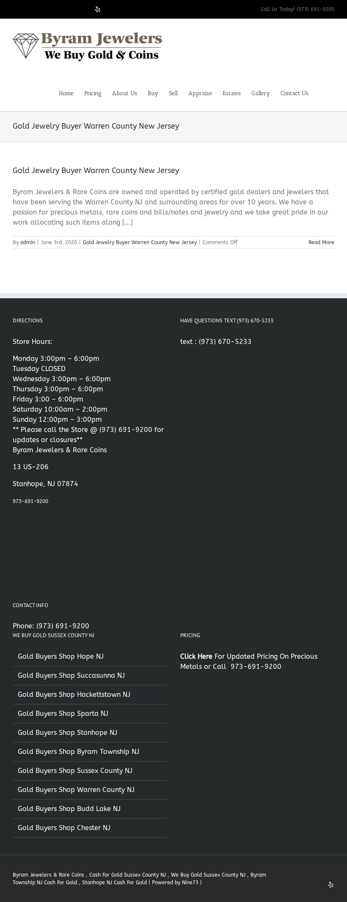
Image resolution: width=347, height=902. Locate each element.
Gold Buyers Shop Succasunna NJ (71, 675)
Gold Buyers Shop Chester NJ (64, 828)
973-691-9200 (30, 501)
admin (27, 242)
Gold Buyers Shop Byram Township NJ (78, 752)
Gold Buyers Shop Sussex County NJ (75, 771)
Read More (321, 242)
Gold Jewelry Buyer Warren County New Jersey (96, 170)
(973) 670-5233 (225, 342)
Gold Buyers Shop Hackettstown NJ (74, 694)
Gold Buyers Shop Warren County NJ (76, 790)
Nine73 (190, 883)
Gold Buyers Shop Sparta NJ (63, 714)
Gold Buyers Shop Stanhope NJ (67, 733)
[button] (321, 92)
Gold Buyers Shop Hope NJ (61, 656)
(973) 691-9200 (125, 430)
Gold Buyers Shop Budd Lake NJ (69, 809)
